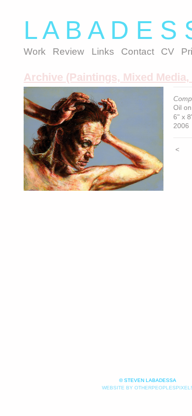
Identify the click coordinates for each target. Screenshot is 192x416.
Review (68, 51)
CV (167, 51)
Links (103, 51)
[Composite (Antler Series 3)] (93, 139)
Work (35, 51)
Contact (137, 51)
